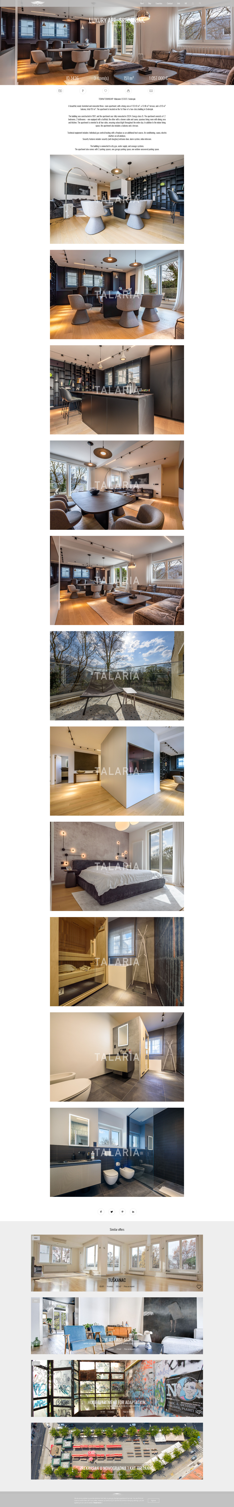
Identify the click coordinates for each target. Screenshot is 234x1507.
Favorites (159, 3)
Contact (170, 3)
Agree (153, 1500)
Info (178, 3)
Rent (142, 3)
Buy (149, 3)
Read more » (97, 1503)
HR (186, 3)
